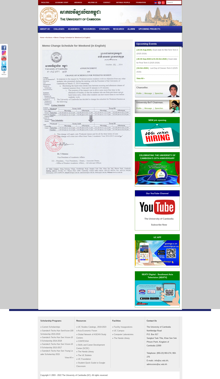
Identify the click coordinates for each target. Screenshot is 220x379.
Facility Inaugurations (123, 327)
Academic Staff (61, 2)
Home (42, 37)
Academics (74, 29)
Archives (78, 2)
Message (148, 93)
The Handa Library (86, 352)
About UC (45, 29)
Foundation (141, 2)
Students (104, 29)
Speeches (159, 93)
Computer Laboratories (123, 334)
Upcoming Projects (149, 29)
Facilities (45, 2)
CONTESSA (83, 341)
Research (118, 29)
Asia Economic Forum (87, 331)
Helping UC (92, 2)
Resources (89, 29)
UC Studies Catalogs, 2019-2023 (92, 327)
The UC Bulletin (85, 355)
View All (68, 358)
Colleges (59, 29)
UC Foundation (84, 359)
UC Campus (119, 331)
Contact (106, 2)
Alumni (131, 29)
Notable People (123, 2)
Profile (139, 93)
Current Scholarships (51, 327)
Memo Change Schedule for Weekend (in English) (72, 37)
